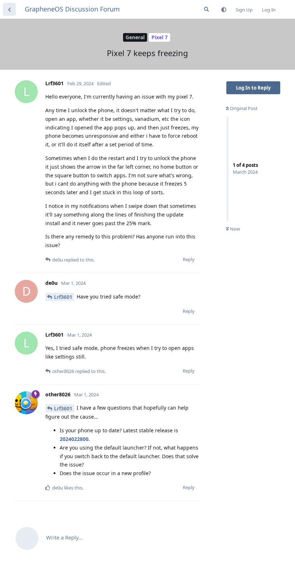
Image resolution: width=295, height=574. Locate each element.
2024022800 (74, 439)
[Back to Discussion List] (9, 9)
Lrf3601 (63, 296)
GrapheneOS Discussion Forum (72, 9)
